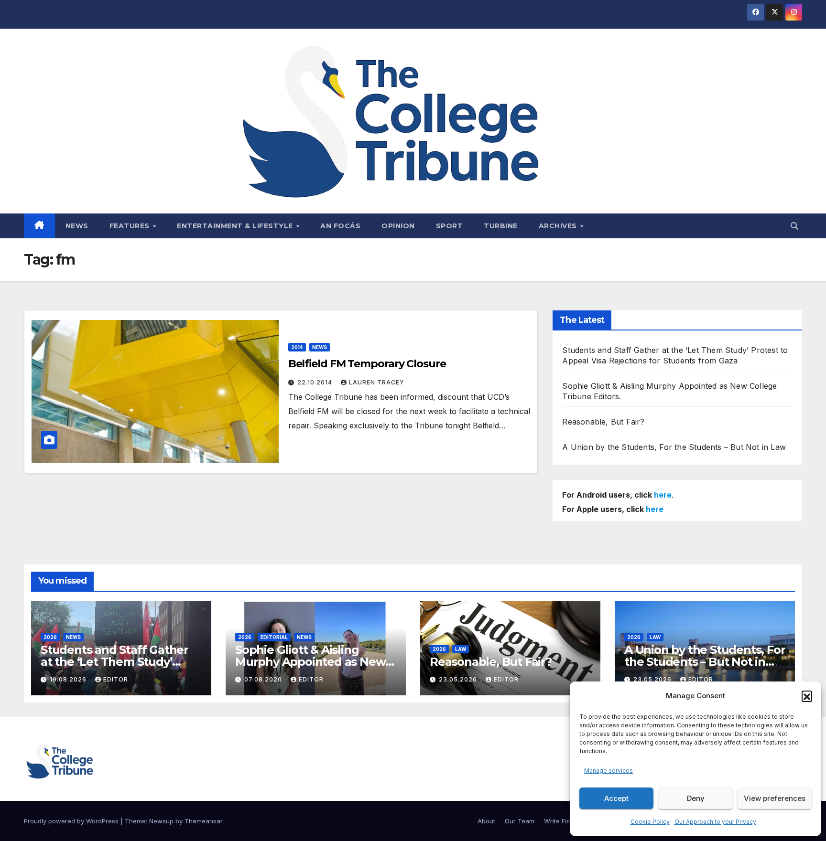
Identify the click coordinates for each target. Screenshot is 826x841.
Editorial (274, 637)
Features (130, 226)
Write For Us (562, 821)
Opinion (398, 226)
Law (460, 649)
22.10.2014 (315, 382)
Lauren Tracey (376, 382)
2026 (50, 637)
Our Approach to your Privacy (715, 821)
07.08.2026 (264, 679)
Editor (115, 679)
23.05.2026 (459, 679)
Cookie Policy (650, 821)
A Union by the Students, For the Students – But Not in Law (674, 447)
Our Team (519, 821)
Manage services (608, 770)
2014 (297, 347)
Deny (696, 798)
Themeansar (203, 821)
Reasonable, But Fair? (603, 421)
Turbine (501, 226)
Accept (616, 798)
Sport (449, 226)
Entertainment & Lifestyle (236, 226)
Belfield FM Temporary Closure (367, 363)
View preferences (774, 798)
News (76, 226)
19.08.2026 (69, 679)
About (486, 821)
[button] (807, 696)
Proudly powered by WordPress (72, 821)
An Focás (340, 226)
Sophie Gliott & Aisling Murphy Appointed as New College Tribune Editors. (310, 662)
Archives (559, 226)
